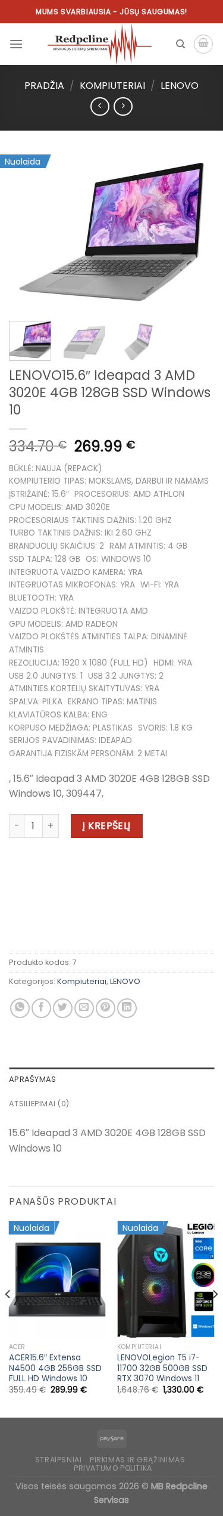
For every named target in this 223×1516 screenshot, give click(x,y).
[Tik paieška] (180, 44)
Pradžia (44, 85)
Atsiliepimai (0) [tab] (39, 1104)
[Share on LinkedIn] (127, 1008)
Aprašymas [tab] (32, 1079)
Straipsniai (58, 1460)
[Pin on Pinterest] (105, 1008)
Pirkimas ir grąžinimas (137, 1460)
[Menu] (16, 43)
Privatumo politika (113, 1468)
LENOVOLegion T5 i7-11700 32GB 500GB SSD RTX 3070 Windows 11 (162, 1368)
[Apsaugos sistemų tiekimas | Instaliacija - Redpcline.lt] (99, 44)
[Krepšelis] (203, 44)
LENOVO (180, 85)
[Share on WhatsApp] (20, 1008)
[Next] (195, 231)
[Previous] (28, 231)
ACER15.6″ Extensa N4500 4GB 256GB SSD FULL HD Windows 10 (55, 1368)
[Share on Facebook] (41, 1008)
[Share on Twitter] (63, 1008)
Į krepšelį (107, 826)
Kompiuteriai (112, 85)
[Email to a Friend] (84, 1008)
